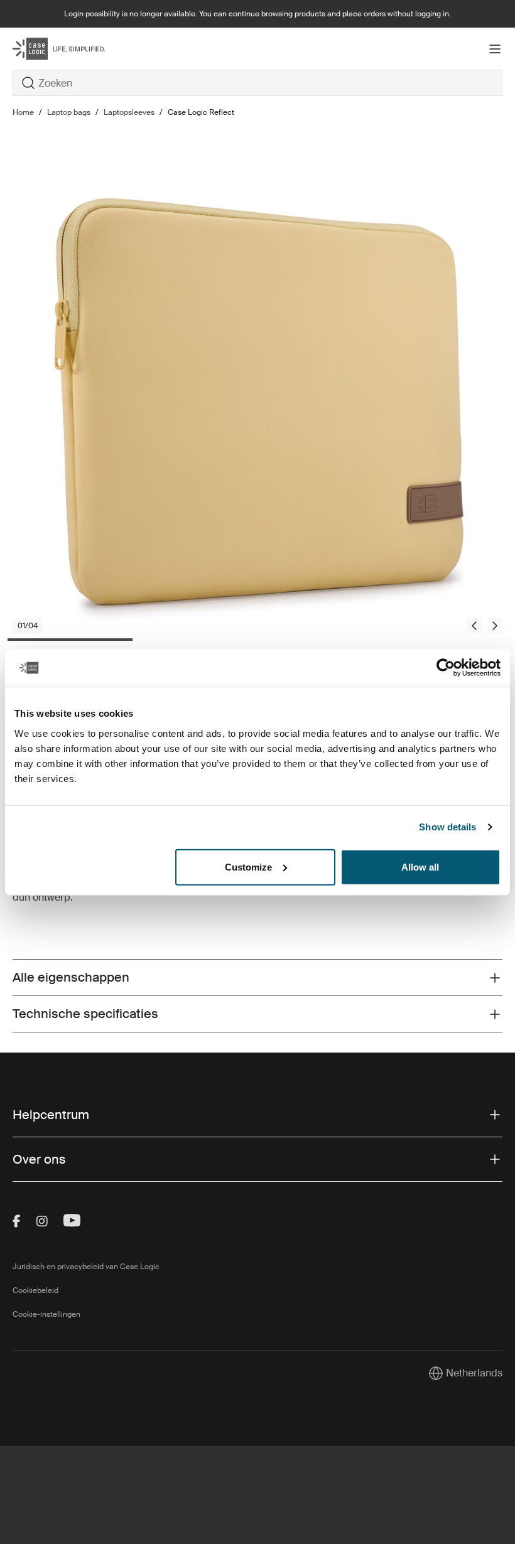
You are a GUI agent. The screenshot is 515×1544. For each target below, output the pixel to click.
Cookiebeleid (35, 1290)
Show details (447, 827)
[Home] (94, 49)
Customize (248, 866)
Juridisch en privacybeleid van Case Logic (86, 1267)
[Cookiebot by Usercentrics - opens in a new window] (446, 667)
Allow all (420, 866)
